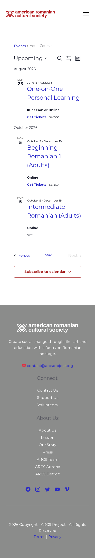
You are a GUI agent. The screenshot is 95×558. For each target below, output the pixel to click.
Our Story (47, 445)
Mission (47, 437)
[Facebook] (28, 489)
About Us (47, 430)
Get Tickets (37, 117)
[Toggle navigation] (86, 14)
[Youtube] (57, 489)
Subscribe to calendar (45, 271)
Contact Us (47, 390)
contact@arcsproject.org (49, 365)
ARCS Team (47, 459)
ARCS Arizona (47, 466)
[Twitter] (47, 489)
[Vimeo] (67, 489)
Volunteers (47, 405)
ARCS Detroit (47, 474)
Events (20, 46)
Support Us (47, 397)
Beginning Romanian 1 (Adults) (44, 156)
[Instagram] (38, 489)
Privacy (54, 536)
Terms (39, 536)
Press (48, 452)
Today (47, 255)
